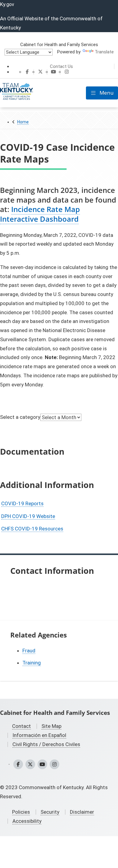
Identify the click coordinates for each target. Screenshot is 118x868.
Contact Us (61, 66)
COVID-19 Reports (22, 503)
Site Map (51, 726)
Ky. (7, 4)
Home (23, 121)
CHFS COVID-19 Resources (32, 529)
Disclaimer (82, 812)
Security (50, 812)
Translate (104, 52)
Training (31, 663)
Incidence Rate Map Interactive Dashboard (40, 214)
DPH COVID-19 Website (28, 516)
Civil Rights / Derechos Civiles (46, 744)
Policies (21, 812)
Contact (21, 726)
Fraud (28, 651)
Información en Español (39, 735)
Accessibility (26, 821)
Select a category (20, 417)
